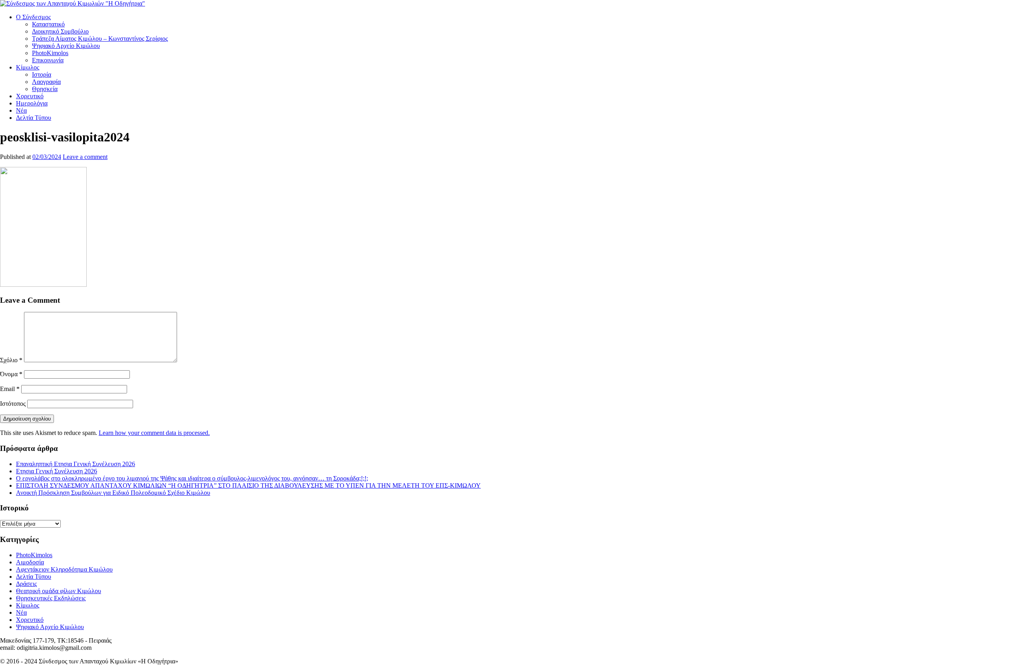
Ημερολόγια (32, 103)
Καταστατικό (48, 24)
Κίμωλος (27, 67)
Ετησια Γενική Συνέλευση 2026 (56, 471)
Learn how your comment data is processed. (154, 432)
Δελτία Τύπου (33, 117)
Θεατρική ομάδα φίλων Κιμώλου (58, 591)
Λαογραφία (46, 81)
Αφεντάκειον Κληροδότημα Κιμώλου (64, 569)
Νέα (21, 110)
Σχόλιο (11, 360)
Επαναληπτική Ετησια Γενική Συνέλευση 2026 (75, 464)
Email (10, 388)
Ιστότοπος (13, 403)
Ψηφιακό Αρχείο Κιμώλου (66, 45)
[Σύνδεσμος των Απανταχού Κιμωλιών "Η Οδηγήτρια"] (72, 3)
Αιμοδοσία (30, 562)
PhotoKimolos (50, 53)
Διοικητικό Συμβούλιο (60, 31)
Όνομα (11, 374)
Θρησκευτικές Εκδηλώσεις (51, 598)
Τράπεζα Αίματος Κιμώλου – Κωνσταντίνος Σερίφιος (100, 38)
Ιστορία (41, 74)
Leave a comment (85, 156)
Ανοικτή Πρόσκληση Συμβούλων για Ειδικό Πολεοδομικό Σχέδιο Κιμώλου (113, 492)
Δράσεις (26, 583)
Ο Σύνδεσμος (33, 17)
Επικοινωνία (48, 60)
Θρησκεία (45, 88)
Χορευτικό (30, 96)
